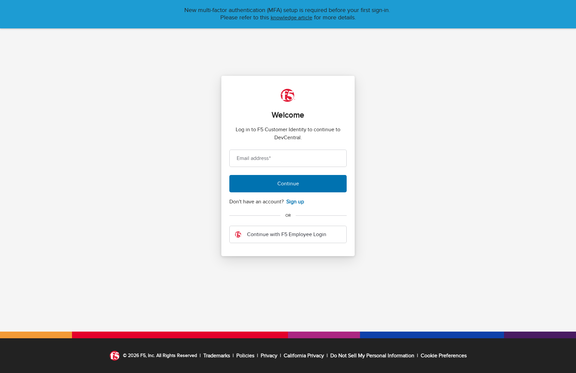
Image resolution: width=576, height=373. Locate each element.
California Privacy (304, 355)
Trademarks (216, 355)
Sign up (295, 201)
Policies (245, 355)
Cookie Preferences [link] (444, 355)
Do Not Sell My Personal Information (372, 355)
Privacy (269, 355)
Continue (288, 183)
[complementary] (444, 356)
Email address (254, 158)
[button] (291, 17)
